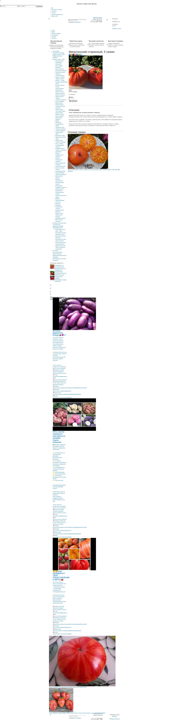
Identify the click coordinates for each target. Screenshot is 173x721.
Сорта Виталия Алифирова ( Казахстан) (59, 62)
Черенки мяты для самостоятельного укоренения (60, 247)
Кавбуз (57, 121)
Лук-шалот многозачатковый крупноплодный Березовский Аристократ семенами (59, 254)
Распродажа (55, 35)
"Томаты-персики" (60, 130)
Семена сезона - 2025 (59, 59)
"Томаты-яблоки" (60, 75)
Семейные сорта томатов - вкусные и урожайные (61, 150)
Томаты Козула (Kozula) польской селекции (60, 106)
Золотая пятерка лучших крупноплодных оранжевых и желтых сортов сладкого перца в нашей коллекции (60, 90)
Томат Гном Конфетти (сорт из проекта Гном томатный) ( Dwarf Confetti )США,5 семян (91, 169)
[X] (73, 54)
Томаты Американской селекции (59, 155)
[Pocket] (75, 54)
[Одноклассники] (71, 54)
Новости (54, 11)
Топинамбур (56, 51)
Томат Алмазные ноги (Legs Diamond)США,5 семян (62, 687)
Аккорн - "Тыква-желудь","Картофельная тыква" (61, 82)
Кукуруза (57, 203)
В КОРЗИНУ (73, 101)
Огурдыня (58, 205)
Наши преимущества (57, 14)
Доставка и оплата (57, 9)
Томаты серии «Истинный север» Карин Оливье (60, 111)
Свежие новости (56, 263)
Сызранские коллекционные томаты (59, 192)
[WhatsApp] (79, 54)
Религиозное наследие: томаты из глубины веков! (61, 187)
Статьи (54, 13)
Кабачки (57, 198)
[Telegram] (81, 54)
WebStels (114, 716)
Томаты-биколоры (60, 166)
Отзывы (54, 36)
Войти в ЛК (55, 16)
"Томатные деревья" (60, 174)
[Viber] (77, 54)
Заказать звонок (97, 17)
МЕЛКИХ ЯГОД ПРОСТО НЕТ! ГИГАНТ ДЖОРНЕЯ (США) (61, 273)
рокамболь (77, 22)
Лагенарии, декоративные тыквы (59, 124)
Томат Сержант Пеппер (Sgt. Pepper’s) (59, 117)
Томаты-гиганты (59, 114)
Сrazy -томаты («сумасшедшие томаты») (59, 145)
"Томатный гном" (59, 127)
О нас (53, 30)
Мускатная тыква (60, 135)
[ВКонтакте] (69, 54)
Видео (53, 31)
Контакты (54, 38)
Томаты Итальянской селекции (58, 159)
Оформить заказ (116, 28)
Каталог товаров (56, 33)
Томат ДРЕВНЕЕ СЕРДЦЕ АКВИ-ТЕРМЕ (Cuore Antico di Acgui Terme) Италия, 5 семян (72, 713)
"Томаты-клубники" (60, 129)
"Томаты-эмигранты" (61, 99)
